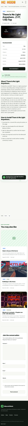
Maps (6, 6)
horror (6, 215)
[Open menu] (25, 2)
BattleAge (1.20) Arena (8, 281)
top (9, 215)
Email (4, 370)
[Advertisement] (14, 156)
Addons (2, 415)
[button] (14, 177)
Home (2, 6)
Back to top (3, 423)
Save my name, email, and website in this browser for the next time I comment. (15, 386)
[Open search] (22, 2)
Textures (16, 415)
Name (4, 363)
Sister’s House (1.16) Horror (10, 251)
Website (4, 378)
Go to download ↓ (14, 68)
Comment (5, 343)
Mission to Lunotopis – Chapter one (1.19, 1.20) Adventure (12, 313)
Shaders (11, 415)
